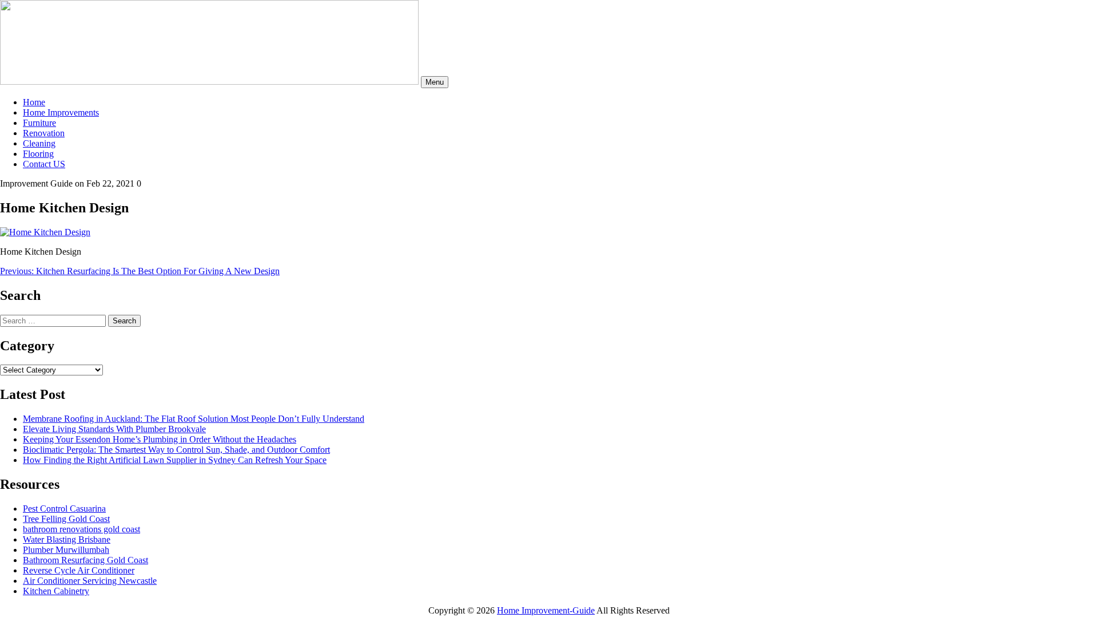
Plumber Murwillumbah (66, 550)
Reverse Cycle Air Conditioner (78, 570)
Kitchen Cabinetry (56, 591)
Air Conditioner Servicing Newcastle (90, 581)
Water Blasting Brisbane (66, 539)
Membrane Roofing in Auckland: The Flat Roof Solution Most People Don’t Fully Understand (193, 419)
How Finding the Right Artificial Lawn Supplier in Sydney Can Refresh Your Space (175, 460)
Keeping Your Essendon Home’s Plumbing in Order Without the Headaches (159, 439)
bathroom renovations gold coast (81, 529)
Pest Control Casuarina (64, 508)
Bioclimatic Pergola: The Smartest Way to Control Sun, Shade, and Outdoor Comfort (176, 449)
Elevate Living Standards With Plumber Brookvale (114, 429)
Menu (434, 82)
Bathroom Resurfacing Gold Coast (85, 560)
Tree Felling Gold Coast (66, 519)
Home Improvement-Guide (546, 610)
